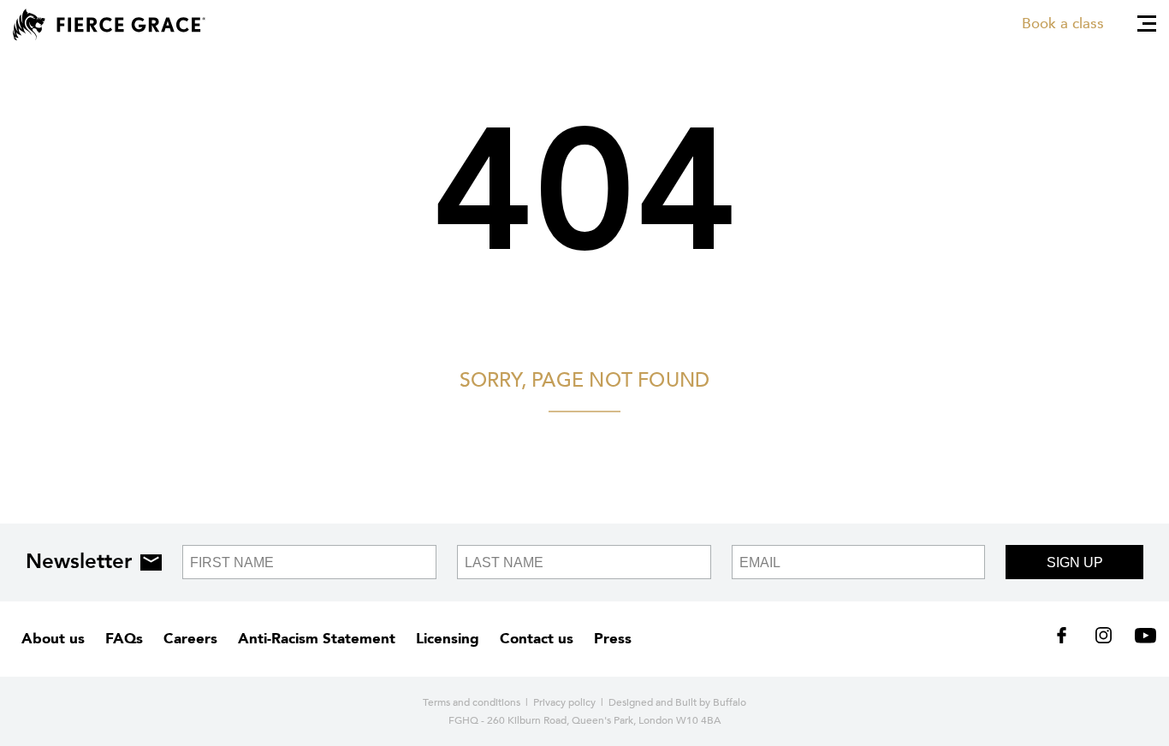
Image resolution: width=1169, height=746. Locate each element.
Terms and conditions (471, 702)
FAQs (124, 638)
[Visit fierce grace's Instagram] (1105, 639)
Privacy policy (564, 702)
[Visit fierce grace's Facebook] (1067, 639)
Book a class (1063, 23)
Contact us (536, 638)
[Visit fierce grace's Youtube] (1141, 639)
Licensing (447, 638)
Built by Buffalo (710, 702)
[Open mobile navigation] (1146, 23)
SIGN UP (1075, 562)
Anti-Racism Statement (316, 638)
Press (613, 638)
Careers (190, 638)
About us (53, 638)
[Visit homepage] (109, 25)
